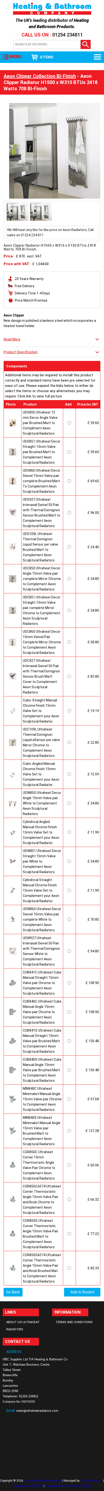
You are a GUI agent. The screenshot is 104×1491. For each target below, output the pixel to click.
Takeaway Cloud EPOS (28, 1486)
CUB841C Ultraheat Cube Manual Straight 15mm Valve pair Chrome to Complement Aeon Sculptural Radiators (42, 982)
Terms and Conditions (74, 1322)
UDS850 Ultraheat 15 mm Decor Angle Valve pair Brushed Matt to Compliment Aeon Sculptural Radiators (40, 422)
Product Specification (20, 352)
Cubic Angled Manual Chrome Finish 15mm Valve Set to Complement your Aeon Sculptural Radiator (41, 774)
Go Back (13, 1292)
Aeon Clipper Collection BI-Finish (40, 76)
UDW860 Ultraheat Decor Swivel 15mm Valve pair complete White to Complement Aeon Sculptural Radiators (42, 919)
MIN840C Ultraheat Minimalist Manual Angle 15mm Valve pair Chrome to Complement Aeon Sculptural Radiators (42, 1099)
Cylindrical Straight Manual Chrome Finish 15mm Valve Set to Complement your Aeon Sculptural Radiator (41, 890)
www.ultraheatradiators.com (42, 1480)
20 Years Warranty (29, 279)
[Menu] (97, 57)
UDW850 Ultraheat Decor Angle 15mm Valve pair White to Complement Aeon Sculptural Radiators (42, 803)
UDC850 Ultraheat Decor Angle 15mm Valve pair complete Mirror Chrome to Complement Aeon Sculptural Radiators (42, 578)
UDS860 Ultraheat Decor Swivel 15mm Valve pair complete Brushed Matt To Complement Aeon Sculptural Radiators (41, 481)
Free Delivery (24, 286)
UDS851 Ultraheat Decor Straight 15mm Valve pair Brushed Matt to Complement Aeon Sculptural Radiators (41, 451)
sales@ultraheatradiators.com (37, 1410)
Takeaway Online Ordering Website (68, 1486)
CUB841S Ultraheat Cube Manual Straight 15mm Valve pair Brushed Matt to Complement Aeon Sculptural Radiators (42, 1040)
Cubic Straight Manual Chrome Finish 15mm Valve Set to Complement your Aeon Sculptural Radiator (41, 710)
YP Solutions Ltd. (91, 1480)
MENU (15, 56)
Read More (12, 339)
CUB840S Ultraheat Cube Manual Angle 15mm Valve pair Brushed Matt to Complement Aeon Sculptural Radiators (42, 1070)
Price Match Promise (31, 300)
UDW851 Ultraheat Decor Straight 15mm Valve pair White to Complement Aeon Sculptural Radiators (42, 861)
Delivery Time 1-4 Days (32, 293)
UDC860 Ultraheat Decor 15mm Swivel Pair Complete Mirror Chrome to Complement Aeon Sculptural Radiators (42, 642)
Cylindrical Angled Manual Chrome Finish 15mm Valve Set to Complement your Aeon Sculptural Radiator (41, 832)
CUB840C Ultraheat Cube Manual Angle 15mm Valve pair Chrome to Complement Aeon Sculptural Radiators (42, 1011)
